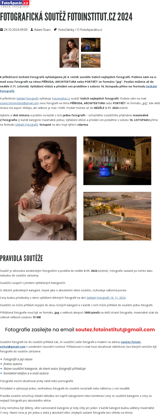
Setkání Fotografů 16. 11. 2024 (106, 297)
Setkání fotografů (27, 98)
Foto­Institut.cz (61, 98)
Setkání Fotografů (26, 124)
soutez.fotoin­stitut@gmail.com (19, 103)
